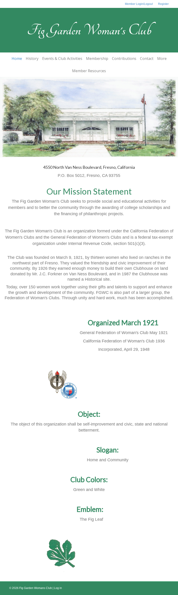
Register (163, 4)
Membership (97, 58)
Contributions (124, 58)
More (162, 58)
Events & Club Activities (62, 58)
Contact (146, 58)
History (32, 58)
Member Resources (89, 70)
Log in (58, 588)
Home (17, 58)
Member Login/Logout (139, 4)
